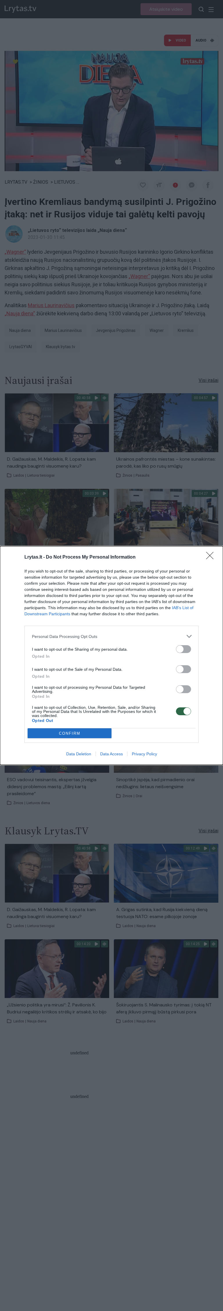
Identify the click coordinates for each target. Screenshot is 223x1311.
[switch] (183, 649)
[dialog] (111, 655)
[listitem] (111, 636)
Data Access (111, 754)
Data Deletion (78, 754)
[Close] (211, 557)
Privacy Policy (144, 754)
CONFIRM (69, 733)
